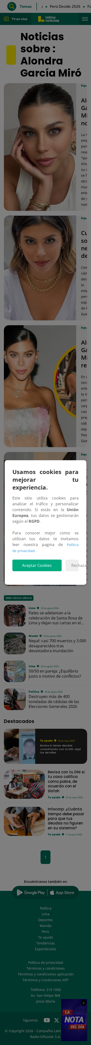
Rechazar (75, 565)
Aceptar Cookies (37, 565)
